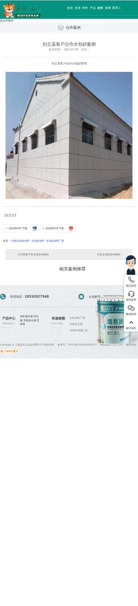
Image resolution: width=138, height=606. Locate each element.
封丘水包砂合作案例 (108, 254)
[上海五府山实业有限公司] (21, 11)
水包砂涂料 (37, 240)
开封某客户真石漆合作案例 (33, 254)
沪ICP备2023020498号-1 (82, 344)
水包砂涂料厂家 (55, 240)
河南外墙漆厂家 (79, 330)
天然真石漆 (29, 320)
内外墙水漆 (26, 316)
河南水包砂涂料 (20, 240)
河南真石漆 (76, 324)
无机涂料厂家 (77, 317)
